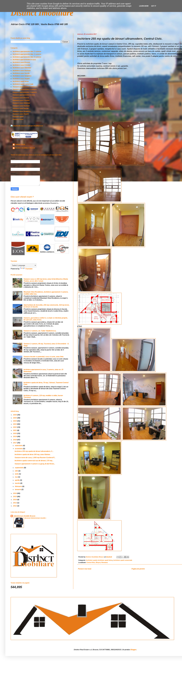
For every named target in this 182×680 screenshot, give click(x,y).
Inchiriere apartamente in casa (24, 60)
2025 (15, 418)
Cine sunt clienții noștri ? (22, 197)
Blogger (133, 650)
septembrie (19, 468)
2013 (15, 503)
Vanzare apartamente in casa (24, 95)
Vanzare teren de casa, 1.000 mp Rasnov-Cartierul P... (35, 457)
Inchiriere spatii (91, 560)
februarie (18, 486)
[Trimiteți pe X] (123, 557)
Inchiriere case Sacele (21, 73)
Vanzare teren (18, 119)
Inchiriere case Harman (22, 70)
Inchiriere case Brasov (21, 62)
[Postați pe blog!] (120, 557)
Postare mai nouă (84, 569)
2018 (15, 440)
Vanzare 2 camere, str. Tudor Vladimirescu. (40, 331)
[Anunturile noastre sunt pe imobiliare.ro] (27, 126)
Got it (153, 6)
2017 (15, 443)
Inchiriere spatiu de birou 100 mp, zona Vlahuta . (33, 454)
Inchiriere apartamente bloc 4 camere (27, 57)
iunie (17, 474)
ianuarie (18, 489)
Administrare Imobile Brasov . (24, 516)
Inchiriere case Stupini (21, 79)
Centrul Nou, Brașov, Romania (97, 562)
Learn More (144, 6)
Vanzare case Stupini (21, 114)
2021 (15, 430)
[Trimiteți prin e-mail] (117, 557)
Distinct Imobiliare (42, 12)
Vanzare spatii (18, 117)
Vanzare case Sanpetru (21, 111)
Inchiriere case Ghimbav (22, 68)
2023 (15, 424)
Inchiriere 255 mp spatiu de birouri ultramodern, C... (34, 451)
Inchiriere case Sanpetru (22, 76)
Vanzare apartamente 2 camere (25, 89)
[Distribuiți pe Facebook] (125, 557)
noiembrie (19, 445)
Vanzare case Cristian (21, 100)
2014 (15, 500)
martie (17, 483)
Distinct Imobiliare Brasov (25, 148)
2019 (15, 436)
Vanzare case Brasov (21, 98)
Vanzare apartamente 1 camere (25, 87)
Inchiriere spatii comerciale (122, 560)
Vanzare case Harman (21, 106)
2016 (15, 493)
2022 (15, 427)
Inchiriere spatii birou (105, 560)
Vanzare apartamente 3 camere (25, 92)
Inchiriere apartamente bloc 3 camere (27, 54)
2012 (15, 506)
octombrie (19, 449)
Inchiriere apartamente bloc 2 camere (27, 51)
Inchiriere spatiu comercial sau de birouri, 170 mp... (34, 461)
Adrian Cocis (20, 144)
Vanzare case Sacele (21, 108)
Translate (29, 269)
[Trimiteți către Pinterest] (128, 557)
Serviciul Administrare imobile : (35, 518)
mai (16, 477)
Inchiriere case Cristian (21, 65)
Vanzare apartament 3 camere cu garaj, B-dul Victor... (35, 464)
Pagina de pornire (138, 569)
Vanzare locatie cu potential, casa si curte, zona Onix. (44, 357)
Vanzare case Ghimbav (21, 103)
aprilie (17, 480)
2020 (15, 433)
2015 (15, 496)
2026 (15, 415)
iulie (16, 471)
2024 (15, 421)
